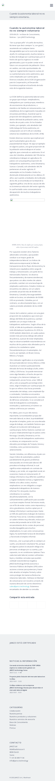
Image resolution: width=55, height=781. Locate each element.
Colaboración (15, 711)
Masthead (26, 777)
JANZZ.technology (28, 37)
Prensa (12, 728)
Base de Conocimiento (31, 34)
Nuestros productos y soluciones (23, 716)
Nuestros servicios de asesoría (22, 719)
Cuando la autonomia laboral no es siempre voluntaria (27, 29)
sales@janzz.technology (19, 586)
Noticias (13, 37)
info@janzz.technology (19, 761)
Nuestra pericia (16, 713)
